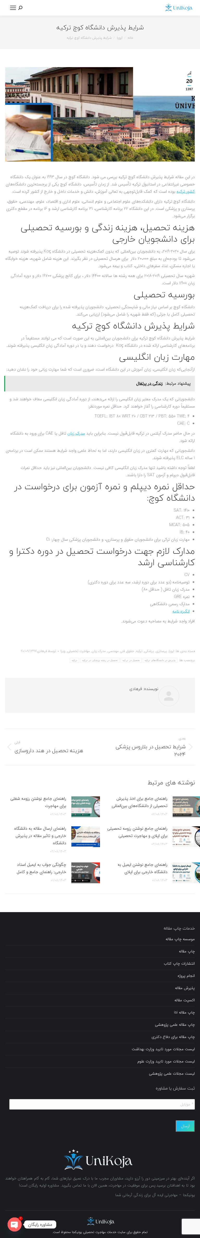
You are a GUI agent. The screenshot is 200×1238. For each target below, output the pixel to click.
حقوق (130, 651)
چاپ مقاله (187, 951)
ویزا (62, 651)
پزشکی (149, 651)
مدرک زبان (76, 433)
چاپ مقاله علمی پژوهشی (175, 1025)
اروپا (171, 651)
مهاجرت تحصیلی (78, 651)
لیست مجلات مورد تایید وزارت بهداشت (163, 1049)
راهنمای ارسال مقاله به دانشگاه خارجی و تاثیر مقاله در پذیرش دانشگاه (40, 835)
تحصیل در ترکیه (131, 660)
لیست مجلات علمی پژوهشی (172, 1074)
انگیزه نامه (181, 611)
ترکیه (139, 651)
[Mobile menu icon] (13, 8)
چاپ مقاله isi (184, 1012)
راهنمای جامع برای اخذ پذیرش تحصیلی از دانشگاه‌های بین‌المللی (139, 802)
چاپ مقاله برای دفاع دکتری (173, 1037)
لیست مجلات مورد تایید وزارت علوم (166, 1061)
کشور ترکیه (186, 191)
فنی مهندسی (116, 651)
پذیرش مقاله (185, 988)
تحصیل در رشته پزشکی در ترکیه (100, 660)
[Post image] (85, 806)
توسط (46, 651)
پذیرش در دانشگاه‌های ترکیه (160, 660)
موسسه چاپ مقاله (180, 939)
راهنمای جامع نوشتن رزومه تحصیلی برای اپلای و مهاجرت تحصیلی (137, 832)
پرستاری (161, 651)
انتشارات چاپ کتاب (179, 963)
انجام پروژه (186, 976)
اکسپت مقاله (184, 1000)
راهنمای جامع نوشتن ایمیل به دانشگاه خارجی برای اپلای (142, 868)
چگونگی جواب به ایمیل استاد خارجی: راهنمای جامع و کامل (41, 868)
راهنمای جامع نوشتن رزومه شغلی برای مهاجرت (38, 802)
